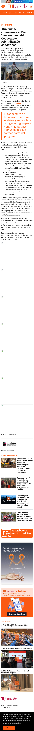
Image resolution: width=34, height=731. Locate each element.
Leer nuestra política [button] (14, 723)
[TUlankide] (17, 6)
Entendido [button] (9, 727)
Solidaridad (4, 434)
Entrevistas (19, 13)
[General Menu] (3, 6)
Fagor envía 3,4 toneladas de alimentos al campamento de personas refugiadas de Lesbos (24, 484)
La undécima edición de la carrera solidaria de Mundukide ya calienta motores (24, 516)
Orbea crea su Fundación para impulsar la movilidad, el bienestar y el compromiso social (23, 501)
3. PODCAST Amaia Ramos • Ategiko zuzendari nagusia (15, 672)
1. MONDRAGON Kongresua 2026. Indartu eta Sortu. (14, 626)
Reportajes (7, 13)
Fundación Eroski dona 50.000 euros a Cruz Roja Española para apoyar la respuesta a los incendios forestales (25, 465)
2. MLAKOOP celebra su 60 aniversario (16, 649)
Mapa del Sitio (5, 711)
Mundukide (17, 103)
